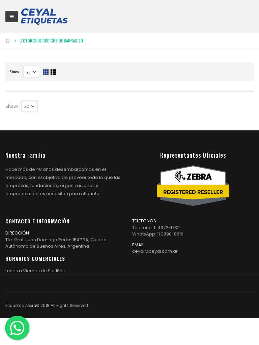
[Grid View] (45, 72)
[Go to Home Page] (7, 40)
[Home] (44, 16)
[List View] (53, 72)
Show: (14, 71)
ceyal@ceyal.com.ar (155, 251)
